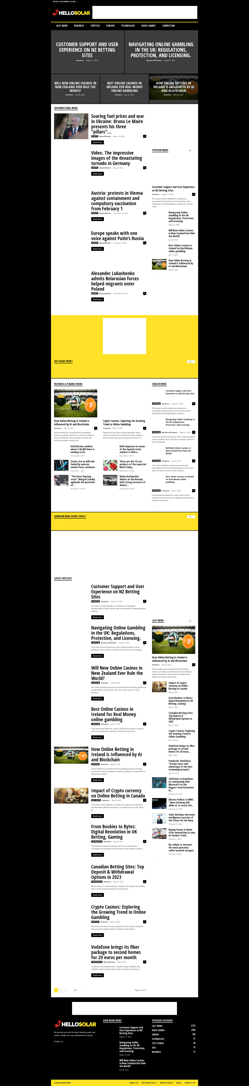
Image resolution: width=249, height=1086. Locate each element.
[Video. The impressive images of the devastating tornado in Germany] (71, 167)
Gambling (156, 404)
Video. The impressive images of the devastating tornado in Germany (116, 157)
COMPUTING (168, 25)
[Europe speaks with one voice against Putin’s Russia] (71, 247)
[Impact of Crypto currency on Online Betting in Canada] (71, 796)
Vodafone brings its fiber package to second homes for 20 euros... (182, 748)
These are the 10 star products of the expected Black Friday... (133, 464)
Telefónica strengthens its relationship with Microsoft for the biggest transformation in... (181, 784)
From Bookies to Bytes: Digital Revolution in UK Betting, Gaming (114, 831)
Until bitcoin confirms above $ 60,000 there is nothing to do (83, 449)
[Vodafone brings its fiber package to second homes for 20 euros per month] (71, 961)
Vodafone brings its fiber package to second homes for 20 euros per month (116, 952)
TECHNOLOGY (128, 25)
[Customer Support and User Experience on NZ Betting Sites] (87, 67)
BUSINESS (79, 25)
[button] (194, 25)
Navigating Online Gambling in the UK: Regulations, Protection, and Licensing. (161, 50)
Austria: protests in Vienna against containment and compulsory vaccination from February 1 (117, 201)
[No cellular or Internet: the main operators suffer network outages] (159, 850)
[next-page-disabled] (59, 368)
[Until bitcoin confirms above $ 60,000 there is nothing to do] (61, 452)
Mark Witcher (105, 136)
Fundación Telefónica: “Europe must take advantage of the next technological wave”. (180, 765)
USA (154, 1047)
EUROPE (95, 136)
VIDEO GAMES (148, 25)
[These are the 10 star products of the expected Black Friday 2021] (110, 465)
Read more (97, 142)
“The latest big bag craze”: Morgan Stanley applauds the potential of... (83, 481)
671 (75, 990)
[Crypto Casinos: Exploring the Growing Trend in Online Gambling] (124, 403)
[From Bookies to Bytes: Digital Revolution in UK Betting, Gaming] (71, 841)
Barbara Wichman (154, 60)
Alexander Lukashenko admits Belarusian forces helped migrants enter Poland (115, 281)
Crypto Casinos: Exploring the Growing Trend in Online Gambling (124, 422)
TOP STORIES (158, 1043)
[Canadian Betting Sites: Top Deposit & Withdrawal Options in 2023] (71, 881)
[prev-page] (55, 309)
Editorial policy (149, 1083)
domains (80, 60)
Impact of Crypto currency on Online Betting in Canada (118, 793)
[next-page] (59, 309)
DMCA (178, 1083)
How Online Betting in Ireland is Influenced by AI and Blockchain (173, 87)
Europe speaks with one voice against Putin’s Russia (117, 236)
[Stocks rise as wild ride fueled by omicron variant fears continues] (61, 465)
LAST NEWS (62, 25)
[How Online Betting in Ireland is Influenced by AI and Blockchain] (159, 264)
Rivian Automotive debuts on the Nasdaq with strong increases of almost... (132, 481)
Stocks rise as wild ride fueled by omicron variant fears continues (83, 464)
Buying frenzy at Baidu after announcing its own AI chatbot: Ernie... (182, 832)
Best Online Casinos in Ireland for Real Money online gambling (124, 87)
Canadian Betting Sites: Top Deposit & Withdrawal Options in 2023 (117, 871)
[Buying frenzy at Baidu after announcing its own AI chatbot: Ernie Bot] (159, 833)
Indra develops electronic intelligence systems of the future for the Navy (182, 817)
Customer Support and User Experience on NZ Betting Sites (87, 50)
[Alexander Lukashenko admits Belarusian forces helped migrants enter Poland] (71, 288)
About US (134, 1083)
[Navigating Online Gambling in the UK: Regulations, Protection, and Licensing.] (161, 67)
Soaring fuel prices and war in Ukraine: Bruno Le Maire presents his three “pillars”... (117, 124)
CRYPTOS (95, 25)
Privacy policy (166, 1083)
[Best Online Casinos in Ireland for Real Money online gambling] (124, 98)
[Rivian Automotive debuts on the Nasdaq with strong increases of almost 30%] (110, 480)
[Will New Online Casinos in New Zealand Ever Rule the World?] (75, 98)
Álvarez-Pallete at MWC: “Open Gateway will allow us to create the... (181, 802)
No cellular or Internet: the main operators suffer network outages (181, 847)
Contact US (190, 1083)
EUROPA (110, 25)
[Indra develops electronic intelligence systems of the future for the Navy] (159, 818)
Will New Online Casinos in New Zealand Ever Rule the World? (75, 87)
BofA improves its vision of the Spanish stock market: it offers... (132, 449)
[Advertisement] (144, 12)
